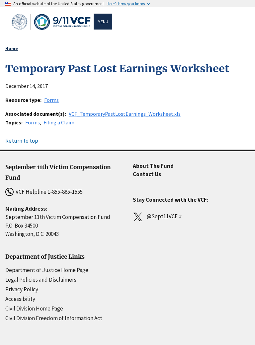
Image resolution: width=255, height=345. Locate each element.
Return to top (21, 140)
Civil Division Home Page (34, 308)
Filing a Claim (58, 122)
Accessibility (20, 299)
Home (11, 48)
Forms (51, 100)
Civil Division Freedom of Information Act (53, 318)
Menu (103, 22)
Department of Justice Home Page (46, 270)
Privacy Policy (21, 289)
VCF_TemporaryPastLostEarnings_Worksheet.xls (125, 113)
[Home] (52, 22)
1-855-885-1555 (65, 191)
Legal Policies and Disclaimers (40, 279)
